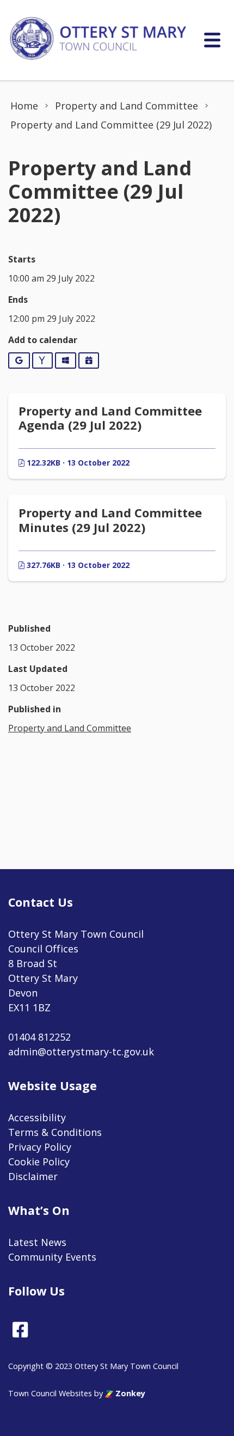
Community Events (52, 1256)
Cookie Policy (39, 1161)
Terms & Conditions (55, 1132)
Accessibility (37, 1117)
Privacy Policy (39, 1146)
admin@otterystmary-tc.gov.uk (81, 1051)
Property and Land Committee (69, 728)
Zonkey (129, 1393)
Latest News (37, 1242)
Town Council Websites (50, 1393)
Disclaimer (33, 1176)
